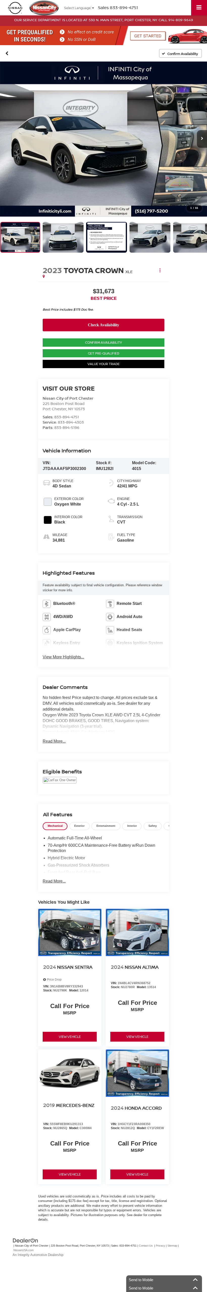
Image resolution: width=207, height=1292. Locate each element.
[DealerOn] (25, 1240)
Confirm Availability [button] (103, 342)
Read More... (54, 741)
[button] (7, 53)
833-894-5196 (66, 427)
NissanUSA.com (23, 1250)
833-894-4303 (71, 422)
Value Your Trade (104, 364)
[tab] (55, 826)
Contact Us (146, 1245)
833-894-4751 (66, 416)
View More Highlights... (63, 657)
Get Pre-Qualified (103, 353)
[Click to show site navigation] (199, 7)
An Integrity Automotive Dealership (38, 1255)
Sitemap (172, 1245)
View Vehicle (70, 1036)
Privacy (160, 1245)
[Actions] (160, 270)
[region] (103, 313)
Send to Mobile (141, 1280)
